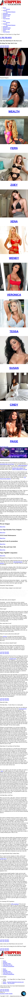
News (4, 17)
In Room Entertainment (8, 966)
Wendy (14, 258)
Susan (14, 368)
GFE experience (15, 904)
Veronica (14, 294)
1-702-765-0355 (6, 38)
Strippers (5, 10)
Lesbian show (3, 858)
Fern (14, 148)
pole (2, 771)
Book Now (2, 526)
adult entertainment (22, 465)
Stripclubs (5, 13)
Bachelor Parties (7, 14)
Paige (14, 441)
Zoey (14, 184)
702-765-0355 (6, 18)
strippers (2, 563)
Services (8, 9)
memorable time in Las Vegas (7, 464)
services (5, 636)
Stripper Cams (6, 16)
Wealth (14, 111)
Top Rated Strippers (10, 11)
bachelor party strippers (17, 468)
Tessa (14, 331)
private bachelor (23, 708)
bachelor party (12, 658)
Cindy (14, 404)
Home (4, 7)
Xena (14, 221)
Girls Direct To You (7, 965)
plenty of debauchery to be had (19, 469)
